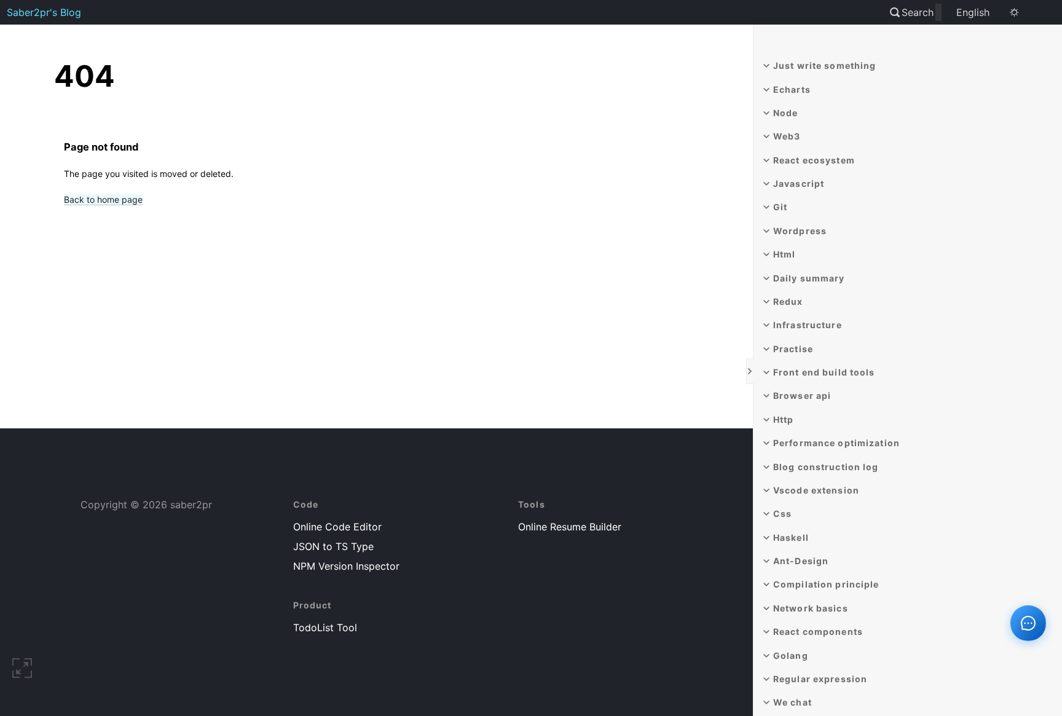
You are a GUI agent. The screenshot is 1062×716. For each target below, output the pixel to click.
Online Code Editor (337, 527)
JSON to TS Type (333, 546)
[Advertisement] (385, 323)
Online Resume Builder (569, 527)
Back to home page (103, 199)
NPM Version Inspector (346, 566)
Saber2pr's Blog (44, 12)
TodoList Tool (325, 627)
